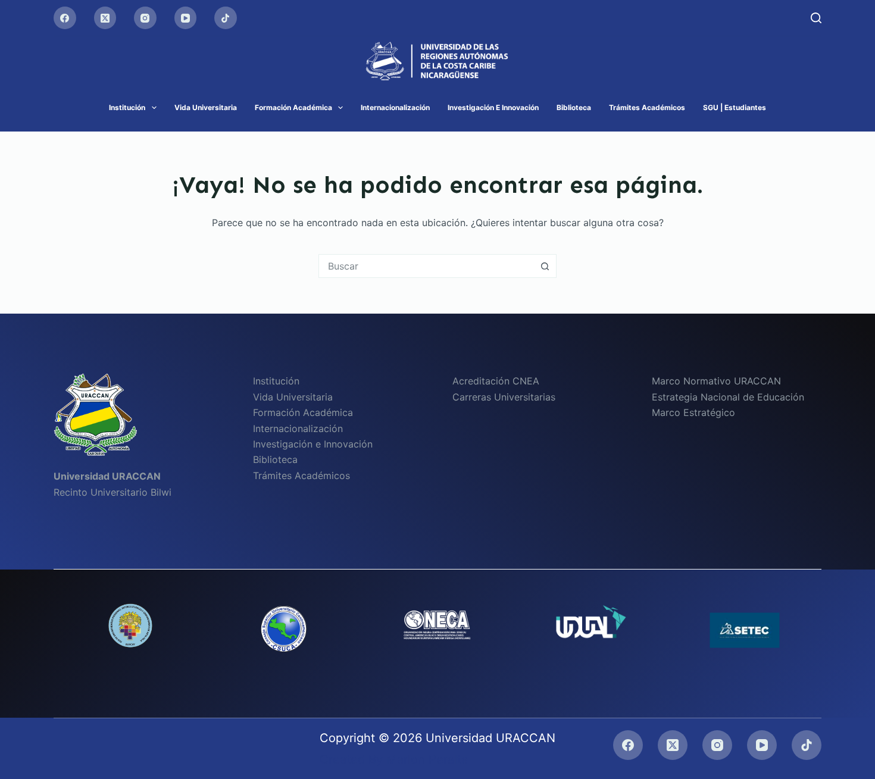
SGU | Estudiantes (734, 107)
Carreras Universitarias (503, 397)
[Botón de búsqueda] (544, 266)
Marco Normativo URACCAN (716, 381)
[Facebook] (65, 18)
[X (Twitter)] (105, 18)
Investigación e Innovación (493, 107)
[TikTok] (225, 18)
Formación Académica (293, 107)
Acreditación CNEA (495, 381)
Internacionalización (395, 107)
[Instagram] (145, 18)
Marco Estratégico (693, 412)
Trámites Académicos (647, 107)
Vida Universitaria (205, 107)
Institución (127, 107)
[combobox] (426, 266)
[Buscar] (816, 17)
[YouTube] (185, 18)
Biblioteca (574, 107)
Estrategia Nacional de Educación (728, 397)
